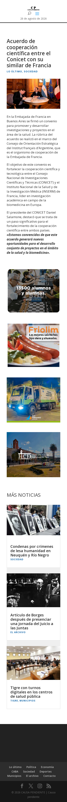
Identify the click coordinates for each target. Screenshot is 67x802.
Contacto (49, 776)
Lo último (14, 71)
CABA (15, 771)
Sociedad (31, 71)
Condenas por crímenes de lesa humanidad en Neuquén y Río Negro (31, 551)
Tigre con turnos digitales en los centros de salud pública (31, 692)
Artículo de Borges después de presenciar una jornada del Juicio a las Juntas (31, 621)
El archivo (18, 632)
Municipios (27, 700)
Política (31, 767)
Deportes (46, 771)
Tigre (14, 700)
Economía (47, 767)
